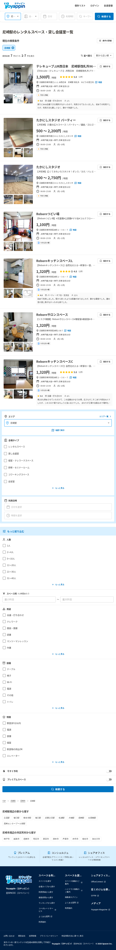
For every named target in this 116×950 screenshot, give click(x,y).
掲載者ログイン (71, 897)
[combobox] (32, 16)
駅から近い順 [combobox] (102, 55)
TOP (4, 801)
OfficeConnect (97, 881)
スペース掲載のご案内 (72, 882)
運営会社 (21, 936)
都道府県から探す (46, 897)
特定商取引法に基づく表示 (72, 936)
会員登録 (108, 5)
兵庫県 (13, 801)
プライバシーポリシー (49, 936)
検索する (106, 16)
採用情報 (32, 936)
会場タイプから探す (47, 886)
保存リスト (80, 5)
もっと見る (59, 488)
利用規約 (42, 922)
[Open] (18, 16)
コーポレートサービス (46, 909)
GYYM (93, 895)
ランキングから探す (47, 903)
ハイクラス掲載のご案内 (72, 890)
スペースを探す (45, 881)
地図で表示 (59, 430)
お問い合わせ (9, 936)
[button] (57, 446)
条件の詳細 (107, 40)
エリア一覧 (103, 416)
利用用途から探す (46, 892)
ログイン (94, 5)
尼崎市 (22, 801)
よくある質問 (44, 916)
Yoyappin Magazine (99, 909)
